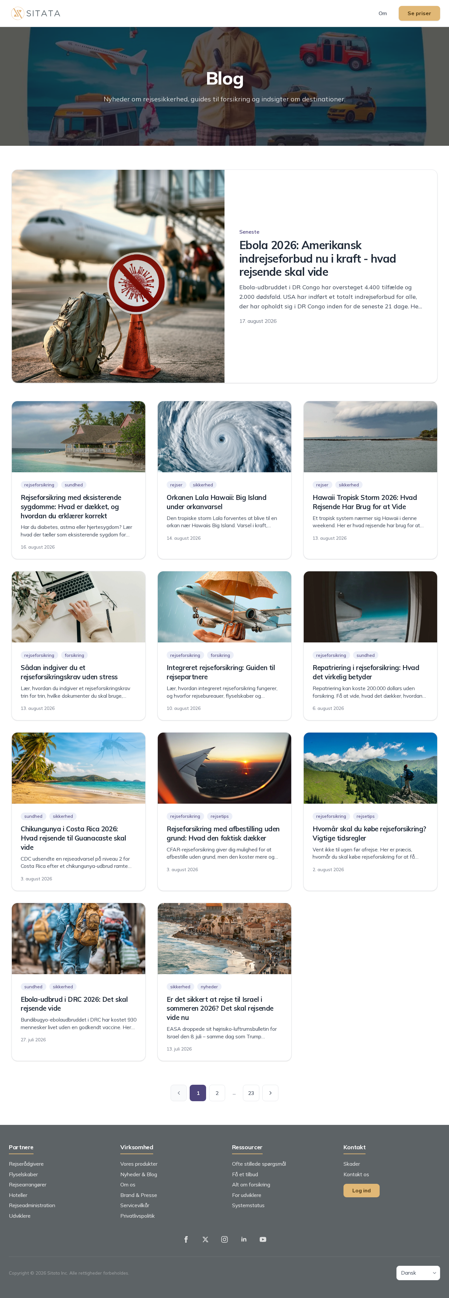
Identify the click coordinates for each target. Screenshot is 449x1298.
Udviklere (20, 1215)
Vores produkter (138, 1163)
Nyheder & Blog (138, 1174)
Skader (351, 1163)
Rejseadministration (32, 1205)
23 (251, 1093)
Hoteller (18, 1195)
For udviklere (246, 1195)
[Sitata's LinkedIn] (244, 1239)
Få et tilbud (245, 1174)
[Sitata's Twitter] (205, 1239)
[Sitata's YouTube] (263, 1239)
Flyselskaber (23, 1174)
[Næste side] (270, 1093)
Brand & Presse (138, 1195)
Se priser (419, 13)
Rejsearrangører (27, 1184)
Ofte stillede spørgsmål (259, 1163)
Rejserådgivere (26, 1163)
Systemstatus (248, 1205)
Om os (127, 1184)
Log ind (361, 1190)
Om (383, 13)
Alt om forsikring (251, 1184)
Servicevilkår (134, 1205)
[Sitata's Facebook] (186, 1239)
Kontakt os (356, 1174)
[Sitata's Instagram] (224, 1239)
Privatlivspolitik (137, 1215)
